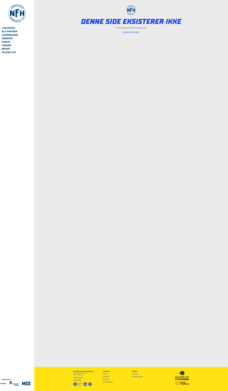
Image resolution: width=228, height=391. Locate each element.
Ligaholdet (80, 383)
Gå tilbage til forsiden (131, 32)
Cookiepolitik (77, 380)
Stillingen (105, 374)
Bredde (79, 385)
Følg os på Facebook (108, 382)
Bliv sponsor (106, 379)
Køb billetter (106, 376)
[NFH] (17, 13)
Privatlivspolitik (78, 377)
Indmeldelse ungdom (137, 376)
